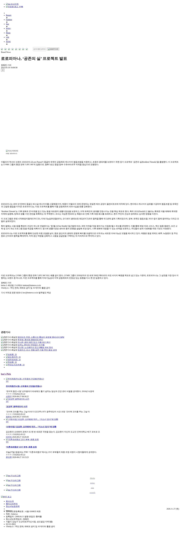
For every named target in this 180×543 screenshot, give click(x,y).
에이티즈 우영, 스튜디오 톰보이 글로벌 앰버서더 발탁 (41, 337)
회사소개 (10, 501)
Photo (8, 33)
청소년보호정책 (13, 506)
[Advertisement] (11, 110)
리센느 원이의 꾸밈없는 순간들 (31, 345)
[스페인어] (20, 49)
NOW (8, 42)
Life (7, 37)
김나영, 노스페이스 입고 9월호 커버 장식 (35, 347)
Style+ (8, 28)
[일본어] (9, 49)
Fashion (9, 20)
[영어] (6, 49)
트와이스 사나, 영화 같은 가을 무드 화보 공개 (37, 350)
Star (7, 24)
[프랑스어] (16, 49)
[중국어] (13, 49)
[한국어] (2, 49)
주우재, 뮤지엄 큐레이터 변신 (30, 340)
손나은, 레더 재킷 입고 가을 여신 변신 (34, 342)
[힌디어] (23, 49)
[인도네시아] (27, 49)
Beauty (8, 15)
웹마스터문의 (12, 504)
